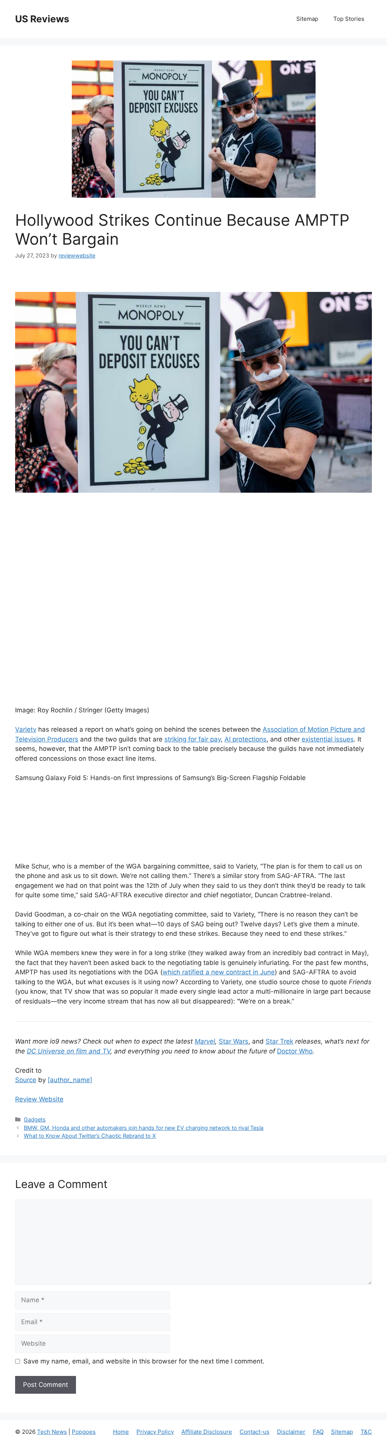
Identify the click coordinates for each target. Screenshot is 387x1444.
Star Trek (279, 1041)
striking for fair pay (192, 739)
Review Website (39, 1099)
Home (121, 1431)
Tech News (52, 1431)
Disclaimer (291, 1431)
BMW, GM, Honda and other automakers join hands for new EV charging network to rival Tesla (143, 1127)
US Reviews (42, 19)
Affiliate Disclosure (206, 1431)
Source (25, 1080)
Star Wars (233, 1041)
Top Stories (348, 18)
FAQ (318, 1431)
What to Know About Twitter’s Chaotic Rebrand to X (90, 1135)
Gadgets (35, 1119)
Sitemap (307, 18)
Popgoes (84, 1431)
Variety (25, 729)
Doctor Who (295, 1051)
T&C (366, 1431)
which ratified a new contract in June (219, 972)
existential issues (328, 739)
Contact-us (254, 1431)
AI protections (245, 739)
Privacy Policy (155, 1431)
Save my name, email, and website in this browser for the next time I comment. (144, 1361)
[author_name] (70, 1080)
